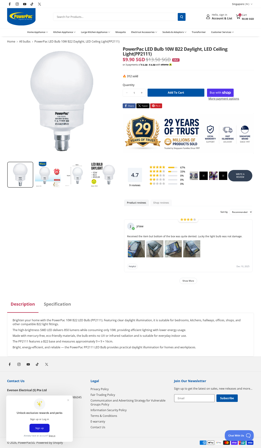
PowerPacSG (26, 443)
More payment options (223, 99)
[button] (245, 17)
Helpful (132, 266)
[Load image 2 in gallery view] (48, 175)
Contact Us (16, 381)
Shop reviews (161, 202)
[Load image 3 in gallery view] (75, 175)
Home (11, 41)
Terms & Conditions (104, 416)
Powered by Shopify (49, 443)
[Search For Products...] (182, 17)
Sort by (224, 212)
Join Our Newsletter (190, 381)
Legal (95, 381)
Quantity (128, 85)
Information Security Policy (109, 410)
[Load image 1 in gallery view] (20, 175)
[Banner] (188, 133)
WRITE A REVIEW (240, 176)
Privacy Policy (100, 389)
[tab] (23, 307)
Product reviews (136, 202)
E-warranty (98, 421)
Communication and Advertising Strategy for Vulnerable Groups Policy (128, 402)
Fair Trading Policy (103, 395)
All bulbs (25, 41)
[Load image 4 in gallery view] (103, 175)
